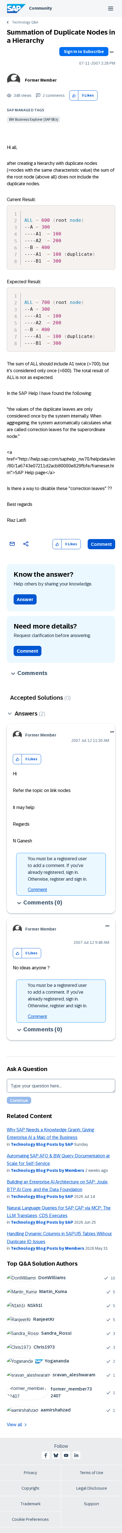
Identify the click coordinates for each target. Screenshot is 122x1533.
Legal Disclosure (91, 1488)
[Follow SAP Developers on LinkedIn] (76, 1455)
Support (91, 1504)
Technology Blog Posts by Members (47, 1170)
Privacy (30, 1472)
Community (40, 8)
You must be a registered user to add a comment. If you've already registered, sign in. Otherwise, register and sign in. (57, 869)
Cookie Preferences (30, 1519)
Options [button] (111, 52)
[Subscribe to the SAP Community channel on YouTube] (66, 1455)
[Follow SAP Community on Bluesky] (56, 1455)
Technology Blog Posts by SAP (42, 1144)
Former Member (41, 80)
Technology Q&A (25, 22)
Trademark (30, 1504)
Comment (101, 544)
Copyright (30, 1488)
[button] (74, 96)
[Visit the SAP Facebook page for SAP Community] (45, 1455)
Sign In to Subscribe (84, 51)
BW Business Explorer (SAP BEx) (33, 120)
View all (14, 1424)
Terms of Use (91, 1472)
